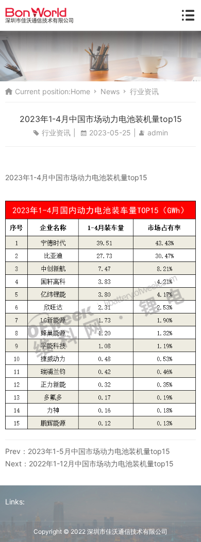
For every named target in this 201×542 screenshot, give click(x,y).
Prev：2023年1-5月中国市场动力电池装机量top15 (87, 451)
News (110, 91)
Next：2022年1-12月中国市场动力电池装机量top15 (89, 463)
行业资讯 (144, 91)
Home (80, 91)
